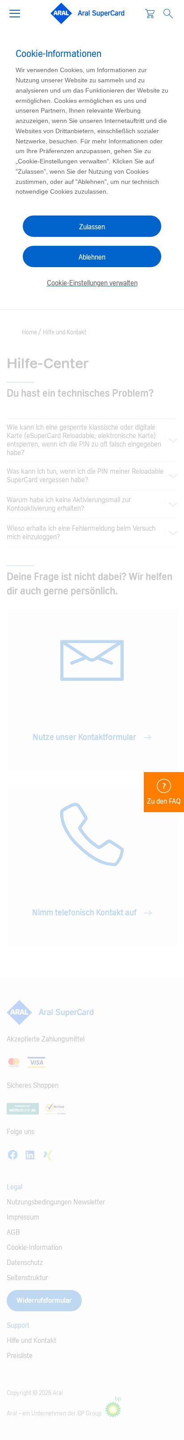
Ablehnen (92, 257)
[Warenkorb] (150, 13)
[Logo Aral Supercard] (88, 13)
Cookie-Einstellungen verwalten (92, 283)
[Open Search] (168, 13)
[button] (18, 12)
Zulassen (92, 227)
